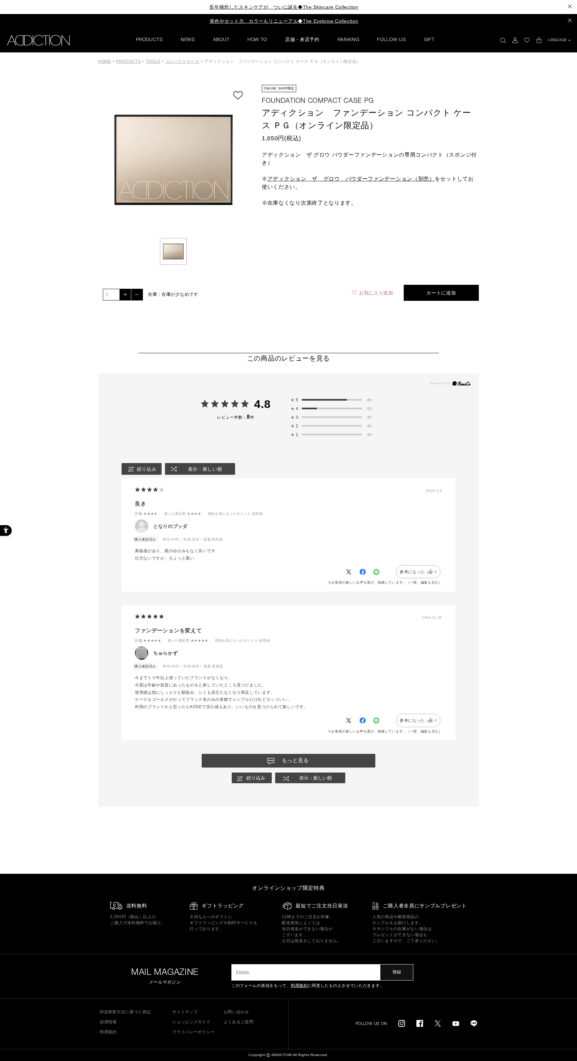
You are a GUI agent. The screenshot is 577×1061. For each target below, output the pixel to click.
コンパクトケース (182, 61)
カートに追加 (441, 292)
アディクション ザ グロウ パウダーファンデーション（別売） (351, 179)
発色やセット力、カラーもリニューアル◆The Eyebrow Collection (284, 21)
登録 (396, 972)
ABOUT (221, 40)
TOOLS (153, 61)
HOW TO (257, 40)
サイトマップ (185, 1012)
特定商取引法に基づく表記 (125, 1012)
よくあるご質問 (238, 1022)
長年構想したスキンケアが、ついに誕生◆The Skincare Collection (283, 7)
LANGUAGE (557, 40)
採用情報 (108, 1022)
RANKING (348, 40)
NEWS (188, 40)
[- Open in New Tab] (352, 571)
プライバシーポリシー (193, 1032)
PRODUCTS (149, 40)
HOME (104, 61)
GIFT (429, 40)
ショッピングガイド (191, 1022)
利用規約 (299, 985)
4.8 (262, 404)
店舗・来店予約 (302, 40)
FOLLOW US (391, 40)
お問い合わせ (236, 1012)
